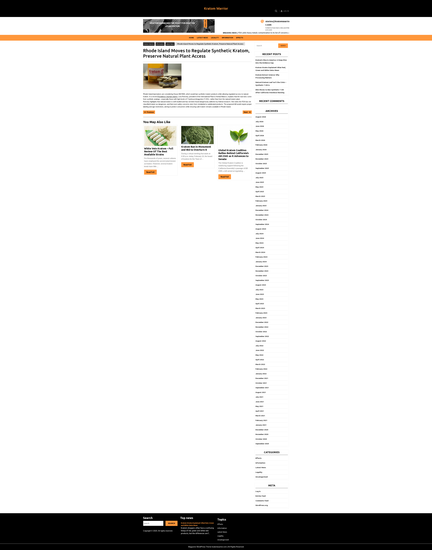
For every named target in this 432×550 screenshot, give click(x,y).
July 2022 (259, 346)
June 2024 (259, 238)
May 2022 (259, 355)
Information (227, 38)
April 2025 (259, 191)
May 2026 (259, 131)
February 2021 (261, 420)
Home (191, 38)
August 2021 (260, 392)
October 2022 (261, 332)
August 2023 (260, 285)
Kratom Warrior (216, 8)
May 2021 (259, 406)
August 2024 (260, 229)
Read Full (151, 173)
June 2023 (259, 294)
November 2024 (261, 215)
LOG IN (286, 11)
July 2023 (259, 290)
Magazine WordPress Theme (200, 547)
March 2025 (260, 196)
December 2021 (261, 378)
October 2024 (261, 219)
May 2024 (259, 243)
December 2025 (261, 154)
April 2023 (259, 304)
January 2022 (261, 374)
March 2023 (260, 308)
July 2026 (259, 122)
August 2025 (260, 173)
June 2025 (259, 182)
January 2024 (261, 262)
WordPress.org (261, 505)
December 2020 (261, 430)
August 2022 (260, 341)
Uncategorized (261, 477)
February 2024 (261, 257)
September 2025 (262, 168)
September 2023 (262, 280)
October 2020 (261, 439)
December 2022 (261, 322)
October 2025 (261, 163)
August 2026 (260, 117)
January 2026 (261, 150)
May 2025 (259, 187)
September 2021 (262, 388)
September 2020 (262, 444)
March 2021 (260, 416)
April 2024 (259, 248)
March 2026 (260, 140)
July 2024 (259, 234)
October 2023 (261, 276)
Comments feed (261, 501)
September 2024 (262, 224)
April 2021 (259, 411)
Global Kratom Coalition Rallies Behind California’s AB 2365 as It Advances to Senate (233, 154)
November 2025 (261, 159)
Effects (239, 38)
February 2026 (261, 145)
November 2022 (261, 327)
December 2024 (261, 210)
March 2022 (260, 364)
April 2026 (259, 135)
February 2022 (261, 369)
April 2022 (259, 360)
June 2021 (259, 402)
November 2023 (261, 271)
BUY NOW (205, 24)
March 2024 (260, 252)
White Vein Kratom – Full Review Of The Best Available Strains (158, 151)
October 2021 (261, 383)
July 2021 (259, 397)
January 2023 (261, 318)
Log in (258, 491)
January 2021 (261, 425)
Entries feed (260, 496)
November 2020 (261, 434)
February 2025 (261, 201)
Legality (215, 38)
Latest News (202, 38)
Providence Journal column (167, 97)
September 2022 (262, 336)
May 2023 (259, 299)
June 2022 (259, 350)
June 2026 (259, 126)
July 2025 (259, 178)
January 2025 (261, 206)
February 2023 (261, 313)
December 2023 (261, 266)
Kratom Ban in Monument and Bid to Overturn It (196, 148)
